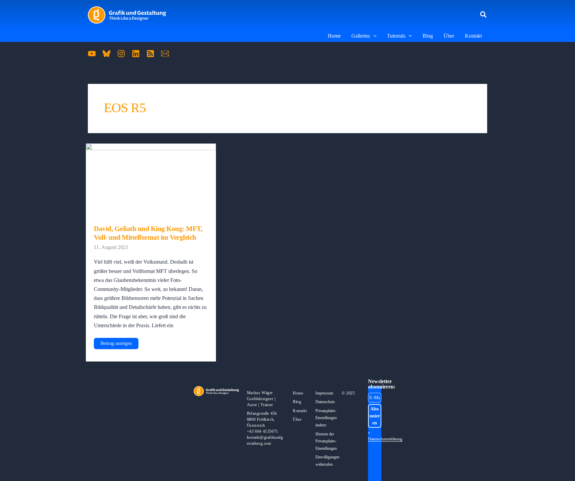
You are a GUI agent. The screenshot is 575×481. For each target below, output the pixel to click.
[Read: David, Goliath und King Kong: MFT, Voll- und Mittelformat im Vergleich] (151, 179)
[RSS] (150, 54)
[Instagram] (121, 54)
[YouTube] (92, 54)
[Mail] (165, 54)
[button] (483, 15)
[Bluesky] (106, 54)
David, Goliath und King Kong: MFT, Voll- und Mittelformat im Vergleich (148, 233)
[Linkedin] (136, 54)
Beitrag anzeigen (116, 345)
